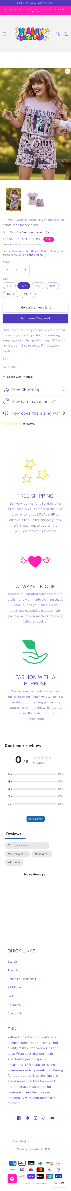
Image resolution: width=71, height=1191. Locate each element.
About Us (14, 970)
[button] (5, 34)
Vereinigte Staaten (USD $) (33, 1149)
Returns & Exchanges (22, 978)
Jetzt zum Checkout (35, 318)
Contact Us (15, 1013)
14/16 (28, 294)
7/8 (38, 285)
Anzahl (7, 261)
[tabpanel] (35, 879)
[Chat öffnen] (12, 1178)
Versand (7, 244)
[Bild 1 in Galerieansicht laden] (14, 199)
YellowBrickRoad (39, 1183)
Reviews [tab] (15, 834)
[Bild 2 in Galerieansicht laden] (35, 199)
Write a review (35, 818)
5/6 (9, 285)
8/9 (52, 285)
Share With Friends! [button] (20, 376)
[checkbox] (14, 862)
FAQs (11, 996)
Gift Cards (14, 1004)
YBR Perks (15, 987)
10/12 (10, 294)
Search (12, 961)
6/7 (23, 285)
